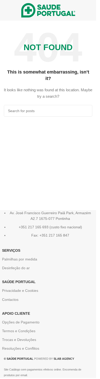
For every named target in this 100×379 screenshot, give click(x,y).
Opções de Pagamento (20, 322)
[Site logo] (48, 10)
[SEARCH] (86, 111)
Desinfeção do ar (16, 268)
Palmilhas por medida (19, 259)
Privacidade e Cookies (20, 290)
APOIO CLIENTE (16, 313)
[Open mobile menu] (6, 10)
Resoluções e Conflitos (20, 348)
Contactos (10, 299)
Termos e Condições (18, 331)
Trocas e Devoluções (19, 340)
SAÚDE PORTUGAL (19, 282)
